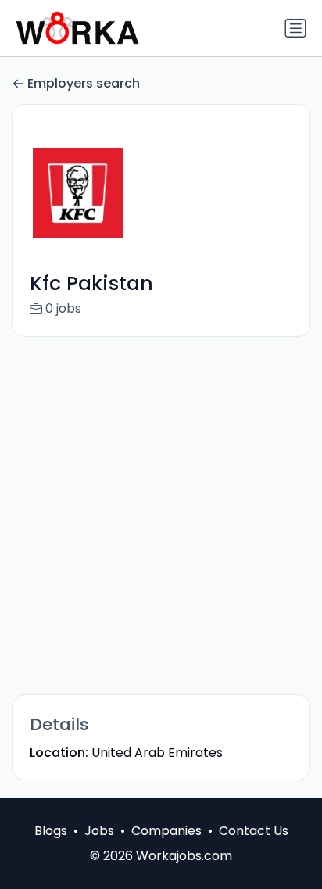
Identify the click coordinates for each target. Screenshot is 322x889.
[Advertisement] (161, 514)
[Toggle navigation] (295, 28)
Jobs (99, 831)
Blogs (50, 831)
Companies (166, 831)
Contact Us (253, 831)
